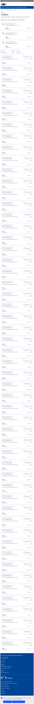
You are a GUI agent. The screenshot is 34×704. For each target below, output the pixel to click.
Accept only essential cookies (18, 701)
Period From (13, 50)
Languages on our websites (5, 688)
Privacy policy (3, 691)
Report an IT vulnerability (5, 686)
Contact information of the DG (5, 668)
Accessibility (3, 660)
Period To (18, 50)
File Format (2, 50)
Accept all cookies (7, 701)
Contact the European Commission (6, 681)
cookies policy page (17, 697)
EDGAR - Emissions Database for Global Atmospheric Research (11, 655)
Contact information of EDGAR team (6, 666)
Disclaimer (2, 662)
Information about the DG (5, 672)
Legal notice (3, 693)
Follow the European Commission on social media (9, 683)
